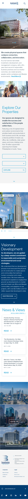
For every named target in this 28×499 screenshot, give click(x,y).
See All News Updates (17, 313)
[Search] (25, 3)
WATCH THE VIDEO (13, 34)
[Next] (3, 231)
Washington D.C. (13, 444)
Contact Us (5, 474)
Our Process (8, 296)
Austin (12, 421)
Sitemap (15, 472)
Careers (4, 476)
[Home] (14, 3)
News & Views (6, 472)
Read (6, 331)
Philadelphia (12, 399)
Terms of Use (16, 474)
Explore (7, 170)
